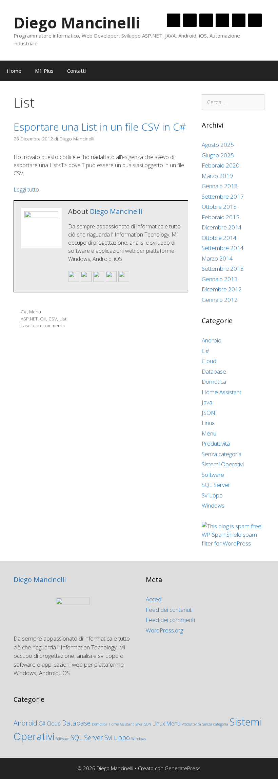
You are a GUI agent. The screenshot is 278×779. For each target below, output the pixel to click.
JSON (208, 413)
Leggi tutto (26, 189)
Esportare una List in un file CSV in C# (100, 127)
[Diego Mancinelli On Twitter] (98, 280)
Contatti (76, 70)
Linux (208, 423)
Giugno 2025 (218, 155)
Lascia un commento (43, 325)
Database (214, 371)
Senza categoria (221, 454)
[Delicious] (238, 20)
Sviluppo (212, 495)
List (63, 318)
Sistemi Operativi (223, 464)
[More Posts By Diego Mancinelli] (123, 280)
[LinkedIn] (206, 20)
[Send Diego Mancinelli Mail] (73, 280)
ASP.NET (29, 318)
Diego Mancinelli (77, 22)
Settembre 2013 (223, 268)
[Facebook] (173, 20)
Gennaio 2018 (220, 186)
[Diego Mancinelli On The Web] (86, 280)
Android (211, 340)
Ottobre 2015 (219, 206)
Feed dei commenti (170, 620)
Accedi (154, 599)
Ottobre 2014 (219, 238)
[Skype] (222, 20)
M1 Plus (44, 70)
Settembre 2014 (223, 248)
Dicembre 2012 (222, 289)
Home (14, 70)
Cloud (209, 361)
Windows (213, 505)
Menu (35, 311)
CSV (52, 318)
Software (213, 474)
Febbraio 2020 (220, 165)
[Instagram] (255, 20)
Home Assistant (221, 392)
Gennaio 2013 (220, 279)
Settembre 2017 (223, 196)
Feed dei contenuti (169, 610)
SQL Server (216, 485)
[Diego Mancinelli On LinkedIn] (111, 280)
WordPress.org (164, 630)
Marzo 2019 (217, 176)
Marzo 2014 (217, 258)
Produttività (216, 443)
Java (207, 402)
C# (24, 311)
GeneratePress (183, 768)
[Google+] (190, 20)
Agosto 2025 (218, 145)
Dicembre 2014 (222, 227)
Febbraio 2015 (220, 217)
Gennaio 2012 (220, 300)
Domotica (214, 381)
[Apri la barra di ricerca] (268, 71)
